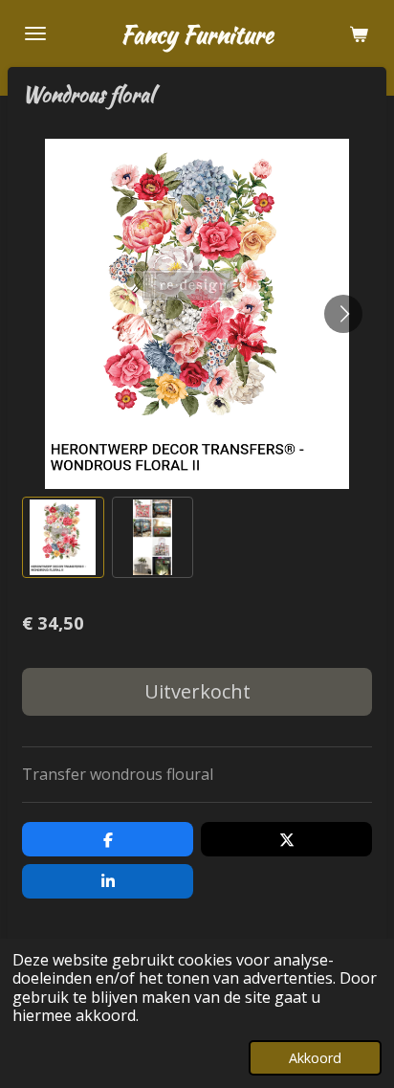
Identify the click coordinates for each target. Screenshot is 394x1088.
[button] (63, 538)
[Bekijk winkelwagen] (359, 33)
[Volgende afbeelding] (343, 314)
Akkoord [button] (315, 1058)
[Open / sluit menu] (35, 33)
